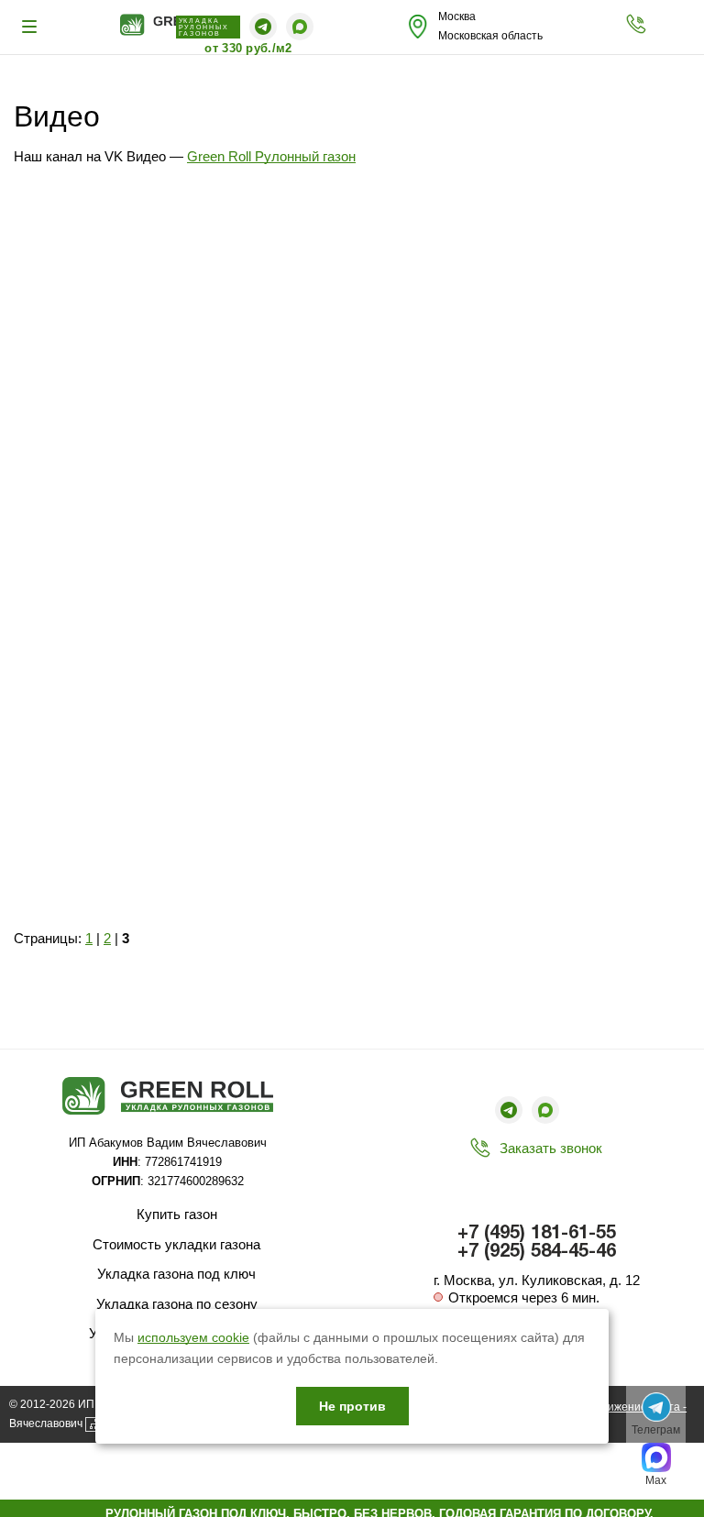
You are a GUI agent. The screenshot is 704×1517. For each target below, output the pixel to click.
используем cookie (193, 1337)
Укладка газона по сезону (177, 1304)
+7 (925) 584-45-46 (536, 1252)
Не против (352, 1406)
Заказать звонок (551, 1148)
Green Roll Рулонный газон (271, 156)
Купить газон (177, 1214)
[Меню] (32, 26)
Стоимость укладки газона (176, 1244)
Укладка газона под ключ (176, 1273)
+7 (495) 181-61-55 (536, 1234)
